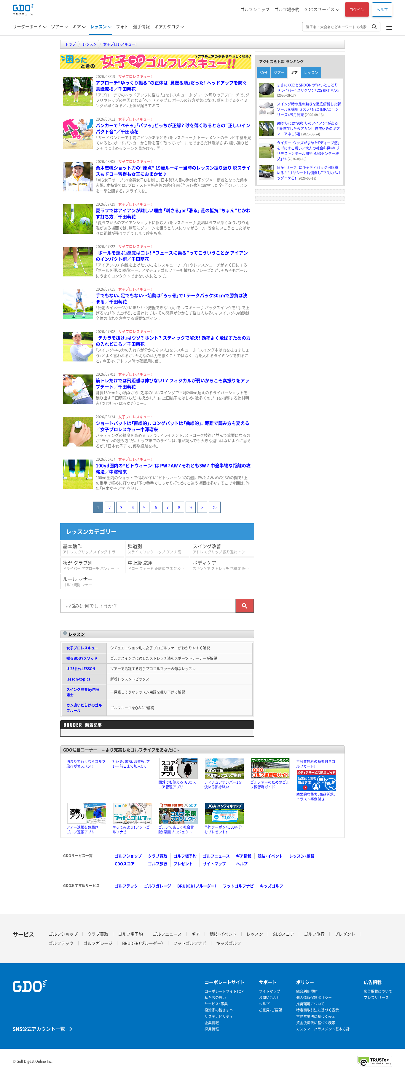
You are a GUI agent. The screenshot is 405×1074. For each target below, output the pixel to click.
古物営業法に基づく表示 (315, 1017)
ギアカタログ (166, 26)
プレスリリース (376, 998)
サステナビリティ (219, 1017)
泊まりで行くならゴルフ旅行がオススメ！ (86, 764)
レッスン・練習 (301, 856)
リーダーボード (27, 26)
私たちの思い (215, 998)
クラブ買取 (157, 856)
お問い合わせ (269, 998)
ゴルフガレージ (157, 886)
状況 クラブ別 (93, 565)
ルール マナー (78, 581)
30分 (263, 72)
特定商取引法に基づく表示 (317, 1010)
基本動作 (93, 548)
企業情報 (212, 1023)
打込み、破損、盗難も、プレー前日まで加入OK (131, 764)
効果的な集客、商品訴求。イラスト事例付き (316, 797)
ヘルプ (382, 9)
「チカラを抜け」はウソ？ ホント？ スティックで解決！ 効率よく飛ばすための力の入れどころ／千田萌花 (173, 340)
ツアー (57, 26)
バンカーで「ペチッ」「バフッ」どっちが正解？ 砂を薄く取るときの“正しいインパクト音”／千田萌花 (173, 128)
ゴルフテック (126, 886)
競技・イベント (270, 856)
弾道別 (158, 548)
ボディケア (223, 565)
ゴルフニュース (216, 856)
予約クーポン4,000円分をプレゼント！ (223, 830)
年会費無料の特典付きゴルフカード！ (315, 764)
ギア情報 (243, 856)
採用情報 (212, 1029)
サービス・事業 (216, 1004)
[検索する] (244, 606)
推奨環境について (310, 1004)
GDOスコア (125, 863)
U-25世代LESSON (80, 668)
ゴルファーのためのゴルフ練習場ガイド (269, 785)
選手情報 (141, 26)
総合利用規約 (307, 991)
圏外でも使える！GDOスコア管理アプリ (177, 785)
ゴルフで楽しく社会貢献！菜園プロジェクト (176, 830)
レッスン (98, 26)
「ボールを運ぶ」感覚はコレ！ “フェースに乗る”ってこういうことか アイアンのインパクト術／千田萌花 (172, 255)
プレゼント (183, 863)
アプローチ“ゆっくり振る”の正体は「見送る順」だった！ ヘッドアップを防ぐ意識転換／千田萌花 (171, 85)
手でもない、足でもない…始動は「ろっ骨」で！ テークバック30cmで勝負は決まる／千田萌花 (171, 298)
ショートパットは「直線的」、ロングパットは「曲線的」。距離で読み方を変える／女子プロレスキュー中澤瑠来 (172, 426)
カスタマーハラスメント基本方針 (323, 1029)
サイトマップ (214, 863)
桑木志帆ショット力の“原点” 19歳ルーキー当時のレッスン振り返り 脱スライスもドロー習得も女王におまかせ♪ (173, 170)
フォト (122, 26)
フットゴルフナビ (238, 886)
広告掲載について (378, 991)
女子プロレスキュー (82, 648)
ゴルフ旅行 (157, 863)
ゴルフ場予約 (287, 9)
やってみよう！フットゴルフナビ (131, 830)
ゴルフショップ (255, 9)
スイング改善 (223, 548)
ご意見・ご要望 (270, 1010)
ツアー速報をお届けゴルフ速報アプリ (82, 830)
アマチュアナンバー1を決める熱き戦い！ (223, 785)
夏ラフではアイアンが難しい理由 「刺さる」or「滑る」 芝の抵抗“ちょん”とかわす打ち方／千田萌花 (173, 213)
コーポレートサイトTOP (224, 991)
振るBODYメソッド (82, 658)
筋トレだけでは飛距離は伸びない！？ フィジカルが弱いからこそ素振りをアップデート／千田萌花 (172, 383)
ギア (77, 26)
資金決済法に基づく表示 (315, 1023)
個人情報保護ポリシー (314, 998)
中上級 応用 (158, 565)
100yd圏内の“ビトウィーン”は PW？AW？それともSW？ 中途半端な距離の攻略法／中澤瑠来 (173, 468)
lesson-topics (78, 679)
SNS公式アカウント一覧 (39, 1028)
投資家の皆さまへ (219, 1010)
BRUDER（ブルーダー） (197, 886)
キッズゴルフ (271, 886)
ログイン (357, 9)
